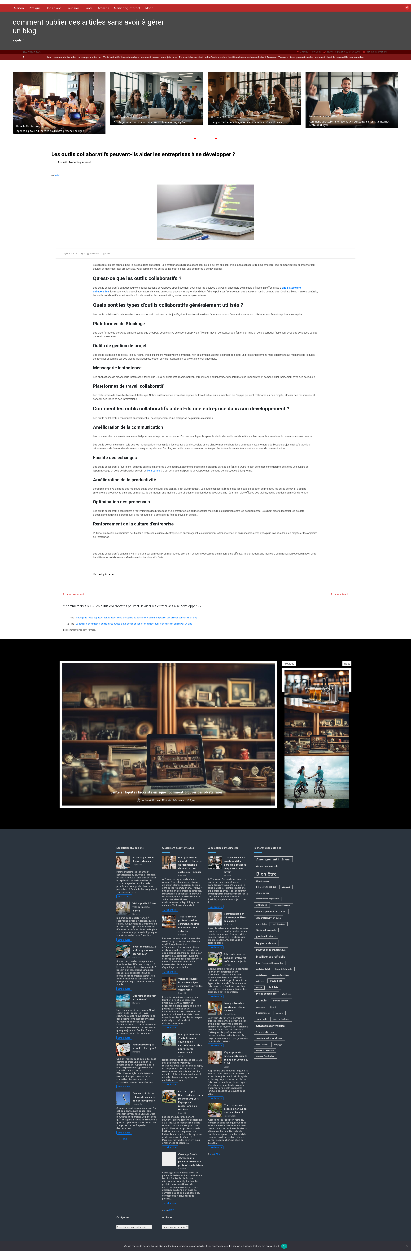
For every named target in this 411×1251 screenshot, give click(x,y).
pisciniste (273, 987)
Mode (149, 8)
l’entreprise (153, 470)
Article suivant (339, 594)
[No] (407, 1246)
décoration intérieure (268, 917)
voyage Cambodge (265, 1056)
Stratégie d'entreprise (270, 1025)
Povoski (147, 800)
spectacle (261, 1019)
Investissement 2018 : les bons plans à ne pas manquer (144, 950)
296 (124, 1139)
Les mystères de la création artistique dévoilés (234, 1007)
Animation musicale (267, 865)
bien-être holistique (266, 886)
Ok (284, 1246)
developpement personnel (271, 911)
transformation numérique (269, 1038)
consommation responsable (267, 899)
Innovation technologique (271, 949)
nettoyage (260, 981)
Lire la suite (124, 896)
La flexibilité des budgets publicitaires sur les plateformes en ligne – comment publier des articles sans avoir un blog (134, 623)
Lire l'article (170, 909)
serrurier (279, 1013)
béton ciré (286, 887)
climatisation (262, 893)
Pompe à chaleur (281, 1000)
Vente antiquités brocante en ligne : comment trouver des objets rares (287, 57)
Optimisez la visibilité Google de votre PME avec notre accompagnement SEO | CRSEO (244, 120)
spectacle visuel (281, 1019)
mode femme (261, 975)
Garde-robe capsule (266, 930)
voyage (278, 1044)
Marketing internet (127, 8)
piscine (259, 987)
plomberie (286, 994)
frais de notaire (279, 924)
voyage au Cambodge (265, 1050)
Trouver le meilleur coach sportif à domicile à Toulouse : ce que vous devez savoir (235, 864)
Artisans (103, 8)
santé (273, 1006)
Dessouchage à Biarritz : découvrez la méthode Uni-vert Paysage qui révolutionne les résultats (166, 792)
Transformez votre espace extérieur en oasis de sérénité (235, 1109)
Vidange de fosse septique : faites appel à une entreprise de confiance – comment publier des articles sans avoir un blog (136, 617)
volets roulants (262, 1045)
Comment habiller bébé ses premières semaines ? (235, 917)
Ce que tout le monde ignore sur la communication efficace (52, 122)
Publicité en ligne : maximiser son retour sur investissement (345, 131)
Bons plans (53, 8)
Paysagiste (276, 980)
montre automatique (280, 975)
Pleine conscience (266, 993)
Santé (89, 8)
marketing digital (263, 969)
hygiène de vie (266, 943)
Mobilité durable (283, 969)
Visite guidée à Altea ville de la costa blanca (144, 907)
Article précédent (73, 594)
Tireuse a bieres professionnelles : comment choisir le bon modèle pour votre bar (205, 57)
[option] (111, 57)
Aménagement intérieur (273, 859)
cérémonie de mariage (281, 905)
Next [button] (347, 663)
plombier (262, 1000)
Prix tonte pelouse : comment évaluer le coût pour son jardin (235, 958)
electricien (261, 924)
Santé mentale (263, 1013)
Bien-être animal (262, 881)
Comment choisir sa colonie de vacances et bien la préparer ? (143, 1097)
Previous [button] (289, 663)
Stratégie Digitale (265, 1032)
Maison (19, 8)
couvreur (261, 904)
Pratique (35, 8)
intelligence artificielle (270, 956)
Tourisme (73, 8)
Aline (57, 175)
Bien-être (266, 874)
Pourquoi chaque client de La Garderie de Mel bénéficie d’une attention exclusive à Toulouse (111, 57)
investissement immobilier (269, 963)
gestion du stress (266, 936)
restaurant (260, 1007)
